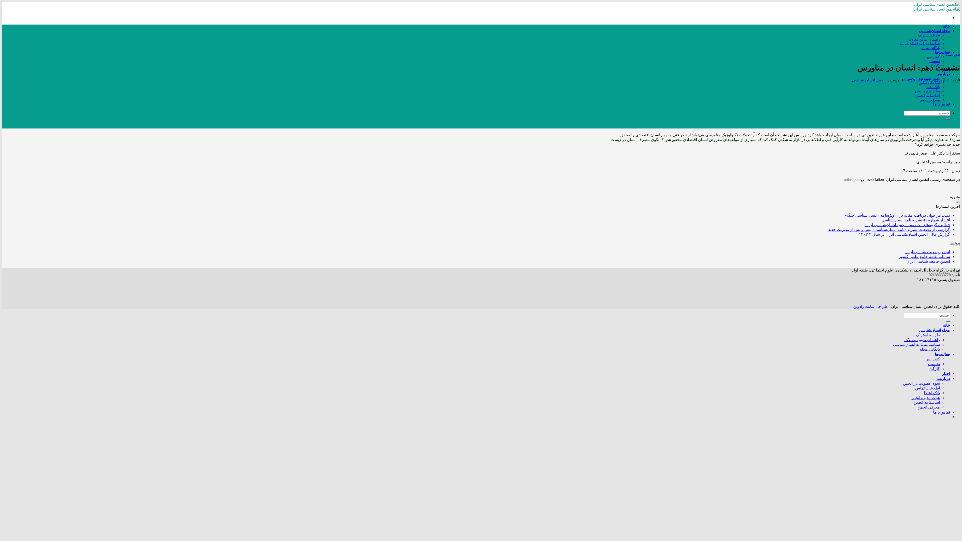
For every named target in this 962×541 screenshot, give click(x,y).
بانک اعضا (933, 87)
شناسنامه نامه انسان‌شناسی (919, 44)
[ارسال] (948, 119)
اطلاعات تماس (929, 83)
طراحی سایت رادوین (870, 306)
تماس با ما (941, 103)
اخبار (957, 54)
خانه (946, 26)
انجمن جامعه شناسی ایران (928, 261)
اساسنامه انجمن (928, 95)
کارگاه (934, 368)
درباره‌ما (943, 73)
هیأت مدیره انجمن (926, 91)
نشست (934, 61)
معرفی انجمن (929, 100)
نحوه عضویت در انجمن (921, 383)
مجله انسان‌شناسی (934, 30)
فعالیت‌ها (942, 52)
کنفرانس (933, 57)
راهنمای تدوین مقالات (924, 39)
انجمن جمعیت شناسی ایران (927, 252)
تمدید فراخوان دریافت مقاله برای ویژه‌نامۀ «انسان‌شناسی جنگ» (897, 215)
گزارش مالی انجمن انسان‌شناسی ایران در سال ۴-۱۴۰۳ (904, 234)
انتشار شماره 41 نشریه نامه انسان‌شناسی (915, 220)
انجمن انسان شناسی (869, 80)
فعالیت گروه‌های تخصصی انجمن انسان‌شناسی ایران (907, 225)
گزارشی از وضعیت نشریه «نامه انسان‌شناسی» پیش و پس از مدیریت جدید (889, 229)
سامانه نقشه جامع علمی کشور (924, 256)
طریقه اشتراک (929, 35)
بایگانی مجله (930, 48)
